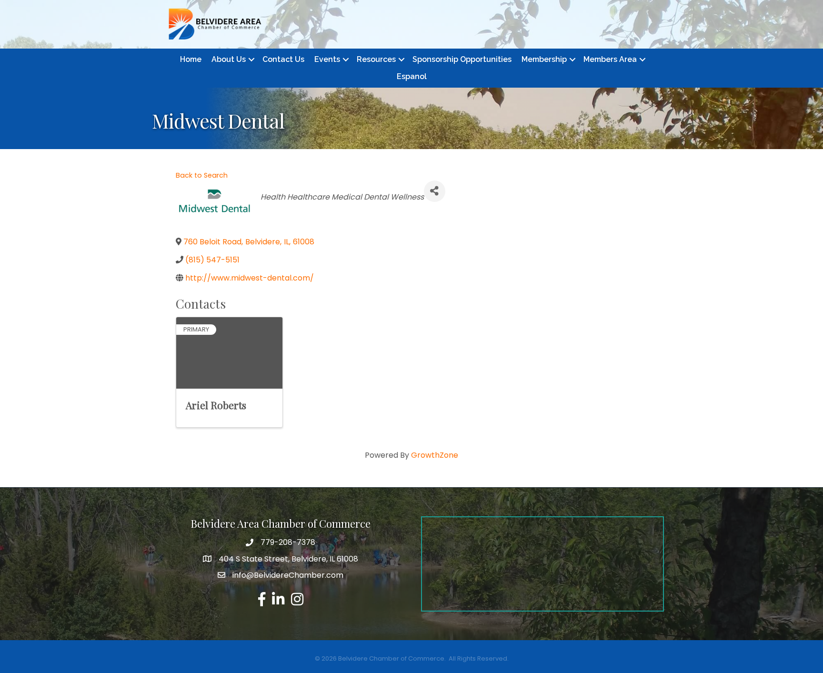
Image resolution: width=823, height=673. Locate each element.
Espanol (412, 76)
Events (327, 59)
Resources (376, 59)
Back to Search (202, 175)
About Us (228, 59)
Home (190, 59)
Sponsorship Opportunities (462, 59)
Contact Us (283, 59)
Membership (544, 59)
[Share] (434, 191)
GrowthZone (434, 455)
